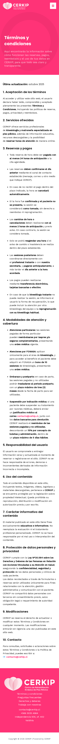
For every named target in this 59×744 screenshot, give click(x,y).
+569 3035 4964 (29, 713)
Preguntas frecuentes (29, 697)
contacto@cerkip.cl (29, 709)
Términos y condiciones (29, 694)
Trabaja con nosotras (29, 704)
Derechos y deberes (29, 701)
